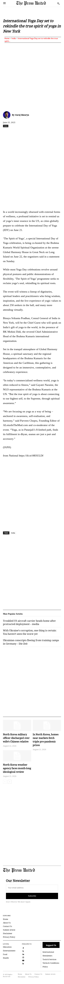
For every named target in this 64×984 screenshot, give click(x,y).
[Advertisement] (32, 76)
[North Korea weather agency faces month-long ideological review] (17, 755)
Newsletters (47, 955)
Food (5, 954)
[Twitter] (23, 951)
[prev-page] (5, 782)
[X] (22, 132)
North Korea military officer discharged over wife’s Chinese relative (16, 738)
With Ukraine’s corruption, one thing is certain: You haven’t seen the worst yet (30, 632)
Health (6, 958)
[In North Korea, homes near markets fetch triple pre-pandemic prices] (47, 725)
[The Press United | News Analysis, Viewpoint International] (36, 3)
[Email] (56, 132)
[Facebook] (15, 132)
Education (7, 947)
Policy (45, 966)
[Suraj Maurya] (7, 115)
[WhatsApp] (36, 132)
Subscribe (32, 896)
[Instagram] (23, 957)
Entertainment (9, 950)
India (13, 38)
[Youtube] (23, 960)
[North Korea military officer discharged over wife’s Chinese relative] (17, 725)
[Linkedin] (43, 132)
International (48, 952)
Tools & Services (49, 959)
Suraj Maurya (22, 114)
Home (7, 38)
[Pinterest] (50, 132)
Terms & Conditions (51, 963)
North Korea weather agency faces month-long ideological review (17, 768)
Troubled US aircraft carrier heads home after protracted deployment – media (29, 622)
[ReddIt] (29, 132)
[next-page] (9, 782)
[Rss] (23, 963)
